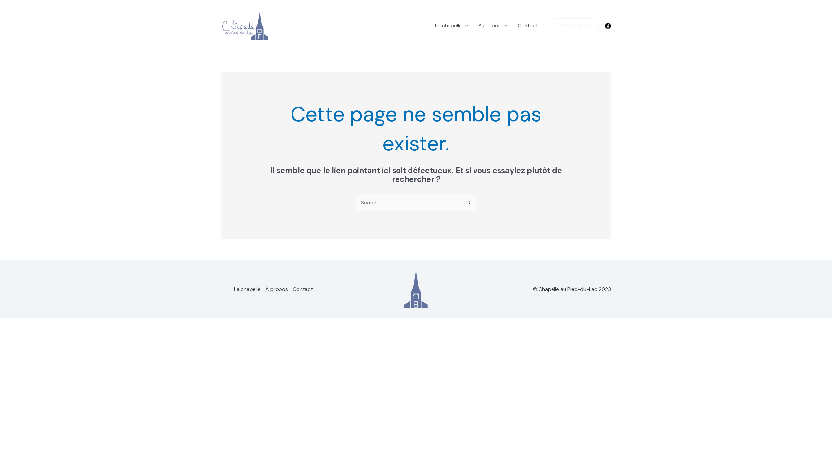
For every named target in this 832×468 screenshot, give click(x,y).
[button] (465, 25)
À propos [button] (489, 25)
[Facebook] (608, 26)
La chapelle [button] (448, 25)
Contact (528, 25)
